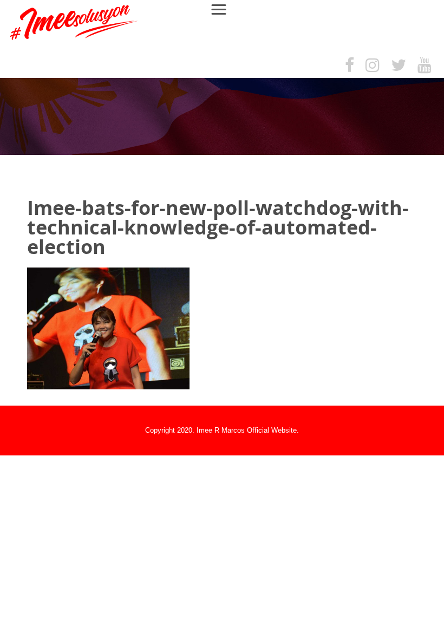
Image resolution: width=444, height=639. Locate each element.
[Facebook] (349, 66)
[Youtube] (424, 66)
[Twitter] (398, 66)
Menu (223, 9)
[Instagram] (372, 66)
